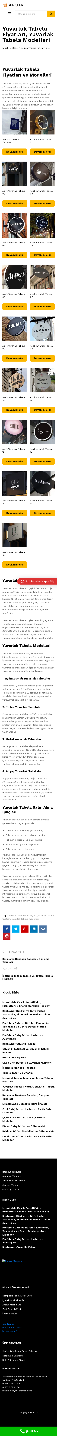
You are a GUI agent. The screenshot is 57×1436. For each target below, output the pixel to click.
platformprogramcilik (37, 47)
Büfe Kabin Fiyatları (14, 1057)
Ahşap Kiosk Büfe (11, 1304)
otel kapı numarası (12, 1327)
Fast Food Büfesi (11, 1309)
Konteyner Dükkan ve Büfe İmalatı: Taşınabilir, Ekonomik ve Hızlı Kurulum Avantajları (26, 1014)
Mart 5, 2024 (10, 47)
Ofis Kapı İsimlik (10, 1189)
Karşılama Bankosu (12, 1355)
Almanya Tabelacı (11, 1176)
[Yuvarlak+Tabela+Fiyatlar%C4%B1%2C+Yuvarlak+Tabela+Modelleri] (15, 929)
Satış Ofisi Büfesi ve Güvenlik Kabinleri (26, 1062)
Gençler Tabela (10, 1185)
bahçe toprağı (9, 1331)
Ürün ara (51, 14)
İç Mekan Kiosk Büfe (13, 1300)
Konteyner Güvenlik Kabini (18, 1043)
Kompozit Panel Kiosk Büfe (17, 1295)
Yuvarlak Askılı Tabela (13, 1180)
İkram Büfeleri (9, 1313)
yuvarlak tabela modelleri (25, 919)
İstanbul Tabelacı (11, 1171)
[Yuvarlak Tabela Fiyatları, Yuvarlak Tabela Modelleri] (6, 929)
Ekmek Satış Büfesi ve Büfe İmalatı (24, 1103)
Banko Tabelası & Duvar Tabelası (19, 1351)
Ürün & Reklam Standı (13, 1360)
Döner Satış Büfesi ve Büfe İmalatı (24, 1126)
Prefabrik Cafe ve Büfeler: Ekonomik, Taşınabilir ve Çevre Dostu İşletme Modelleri (25, 1027)
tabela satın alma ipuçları (22, 915)
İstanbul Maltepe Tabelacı (18, 1067)
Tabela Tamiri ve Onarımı (17, 1072)
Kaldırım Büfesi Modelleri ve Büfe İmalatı (28, 1131)
